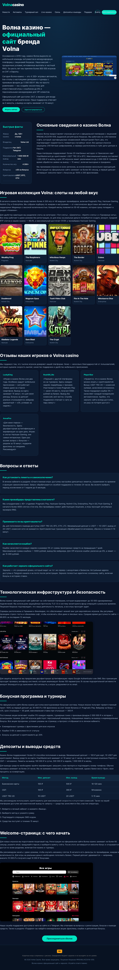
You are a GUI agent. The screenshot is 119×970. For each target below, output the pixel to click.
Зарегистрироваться (33, 110)
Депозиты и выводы (72, 12)
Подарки (88, 12)
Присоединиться (109, 12)
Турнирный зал (31, 12)
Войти (97, 12)
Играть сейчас (11, 109)
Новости (6, 12)
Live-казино (46, 12)
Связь (57, 12)
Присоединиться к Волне (59, 938)
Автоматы (17, 12)
